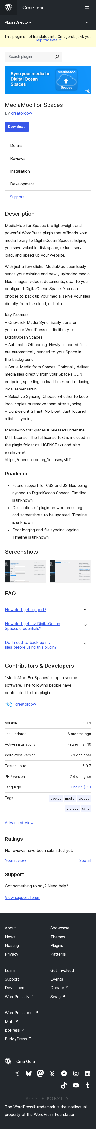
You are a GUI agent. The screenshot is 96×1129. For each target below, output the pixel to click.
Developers (15, 987)
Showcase (59, 927)
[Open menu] (88, 7)
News (10, 936)
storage (72, 808)
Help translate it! (48, 40)
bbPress (15, 1030)
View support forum (22, 897)
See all (85, 860)
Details (16, 145)
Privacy (11, 954)
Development (22, 183)
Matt (12, 1021)
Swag (57, 996)
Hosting (12, 945)
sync (85, 808)
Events (56, 979)
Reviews (17, 158)
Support (17, 196)
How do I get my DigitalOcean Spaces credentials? (32, 626)
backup (55, 798)
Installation (20, 171)
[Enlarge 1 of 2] (39, 566)
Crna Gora (25, 1061)
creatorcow (21, 113)
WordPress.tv (19, 996)
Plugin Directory (18, 22)
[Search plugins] (57, 57)
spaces (83, 798)
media (69, 798)
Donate (59, 987)
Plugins (56, 945)
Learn (10, 970)
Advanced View (19, 822)
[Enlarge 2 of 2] (84, 566)
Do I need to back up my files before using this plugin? (31, 645)
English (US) (81, 787)
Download (17, 126)
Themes (57, 936)
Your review (15, 860)
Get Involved (62, 970)
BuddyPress (18, 1038)
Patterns (58, 954)
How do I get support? (25, 609)
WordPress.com (21, 1012)
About (10, 927)
